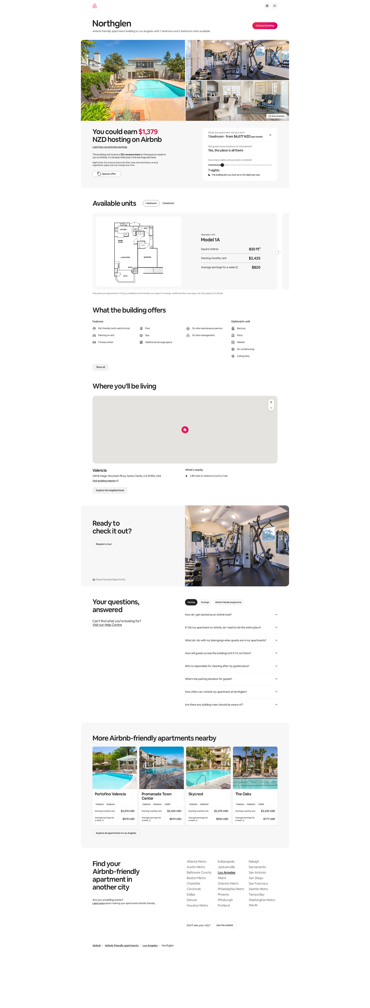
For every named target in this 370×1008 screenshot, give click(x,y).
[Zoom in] (271, 402)
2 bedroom (168, 203)
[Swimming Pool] (133, 80)
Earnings (205, 602)
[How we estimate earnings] (237, 267)
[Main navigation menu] (275, 6)
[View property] (114, 786)
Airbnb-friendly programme (228, 602)
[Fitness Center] (237, 60)
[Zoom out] (271, 408)
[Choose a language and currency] (267, 6)
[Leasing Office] (237, 101)
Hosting (191, 602)
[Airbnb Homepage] (94, 6)
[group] (240, 154)
